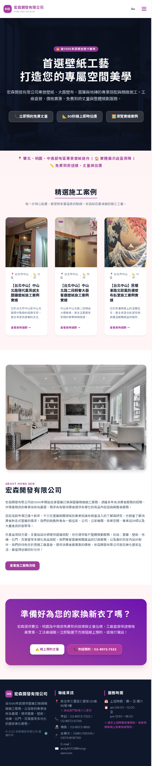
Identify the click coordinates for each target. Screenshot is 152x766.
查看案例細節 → (21, 327)
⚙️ (46, 733)
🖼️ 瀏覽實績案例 (125, 116)
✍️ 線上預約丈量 (47, 649)
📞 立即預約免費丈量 (31, 116)
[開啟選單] (144, 9)
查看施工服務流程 (22, 565)
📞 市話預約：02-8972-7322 (94, 649)
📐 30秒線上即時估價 (79, 116)
